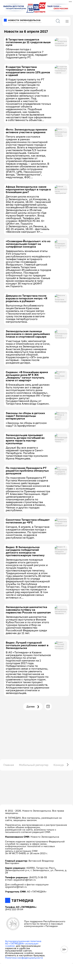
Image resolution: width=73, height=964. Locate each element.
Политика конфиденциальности (24, 957)
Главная (8, 765)
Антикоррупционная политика (23, 941)
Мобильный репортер (33, 765)
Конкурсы (60, 765)
